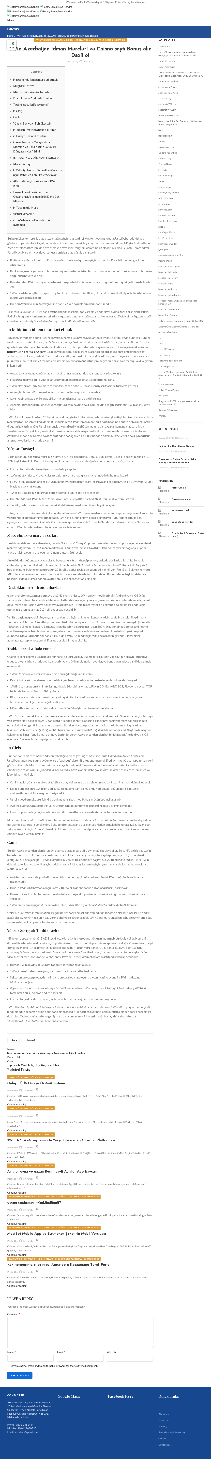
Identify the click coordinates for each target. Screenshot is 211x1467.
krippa (161, 226)
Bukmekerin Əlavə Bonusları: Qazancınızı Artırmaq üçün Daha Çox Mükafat (36, 196)
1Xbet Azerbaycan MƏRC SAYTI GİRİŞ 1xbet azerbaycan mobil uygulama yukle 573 (180, 74)
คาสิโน (162, 415)
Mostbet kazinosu (167, 289)
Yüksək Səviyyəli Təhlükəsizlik (32, 123)
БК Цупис (163, 395)
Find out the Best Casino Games (176, 446)
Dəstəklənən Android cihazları (32, 98)
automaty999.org (167, 109)
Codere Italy (164, 158)
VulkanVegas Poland (168, 389)
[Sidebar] (4, 1463)
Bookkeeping (165, 135)
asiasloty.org (164, 98)
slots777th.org (166, 349)
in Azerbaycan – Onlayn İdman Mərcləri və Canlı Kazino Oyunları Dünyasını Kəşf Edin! (34, 146)
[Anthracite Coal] (163, 512)
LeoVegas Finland (167, 232)
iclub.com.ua (164, 187)
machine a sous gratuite (170, 255)
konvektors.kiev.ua (168, 215)
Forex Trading (165, 175)
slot (160, 338)
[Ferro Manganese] (163, 501)
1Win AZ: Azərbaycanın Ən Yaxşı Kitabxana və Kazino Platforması (61, 1140)
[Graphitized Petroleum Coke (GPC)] (163, 535)
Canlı (16, 117)
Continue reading (17, 1104)
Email (61, 1351)
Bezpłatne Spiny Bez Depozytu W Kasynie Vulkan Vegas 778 (180, 123)
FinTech (162, 169)
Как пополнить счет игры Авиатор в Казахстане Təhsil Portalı (59, 1264)
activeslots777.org (168, 92)
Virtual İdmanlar (23, 214)
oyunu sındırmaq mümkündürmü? (34, 1202)
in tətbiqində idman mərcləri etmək (35, 79)
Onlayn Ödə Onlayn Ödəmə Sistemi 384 (31, 1077)
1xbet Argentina (166, 61)
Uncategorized (166, 384)
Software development (170, 360)
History (162, 1426)
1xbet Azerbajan (166, 66)
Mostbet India (165, 283)
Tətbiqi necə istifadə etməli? (31, 104)
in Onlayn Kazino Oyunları (29, 136)
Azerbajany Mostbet (168, 115)
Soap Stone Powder (182, 522)
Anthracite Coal (180, 510)
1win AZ (31, 1040)
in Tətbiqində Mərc (25, 207)
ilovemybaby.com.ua (168, 192)
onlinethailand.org (167, 332)
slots (161, 343)
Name (11, 1351)
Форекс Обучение (168, 410)
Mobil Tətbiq (21, 164)
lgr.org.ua (163, 249)
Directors (163, 1419)
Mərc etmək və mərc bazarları (32, 92)
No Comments (181, 438)
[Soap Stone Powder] (163, 523)
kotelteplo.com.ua (167, 221)
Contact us (164, 1444)
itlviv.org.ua (164, 203)
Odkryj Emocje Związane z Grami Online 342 (180, 320)
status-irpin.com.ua (168, 366)
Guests (162, 1438)
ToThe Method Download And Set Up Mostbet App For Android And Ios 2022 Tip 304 (180, 375)
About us (163, 1413)
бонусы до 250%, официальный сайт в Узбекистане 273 (178, 403)
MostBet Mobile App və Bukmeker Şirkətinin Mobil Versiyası (56, 1233)
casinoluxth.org (166, 147)
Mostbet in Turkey (168, 277)
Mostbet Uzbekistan (169, 309)
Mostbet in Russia (167, 272)
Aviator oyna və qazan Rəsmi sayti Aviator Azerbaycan (52, 1171)
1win (14, 1040)
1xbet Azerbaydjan (168, 81)
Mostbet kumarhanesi (169, 294)
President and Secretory (171, 1432)
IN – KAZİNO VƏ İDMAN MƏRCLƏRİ (37, 157)
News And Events (167, 315)
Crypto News (165, 164)
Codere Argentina (167, 152)
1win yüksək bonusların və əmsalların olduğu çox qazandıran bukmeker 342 (57, 36)
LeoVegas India (166, 238)
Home (10, 36)
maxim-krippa (165, 260)
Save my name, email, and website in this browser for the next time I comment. (54, 1365)
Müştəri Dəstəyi (23, 86)
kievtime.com (165, 209)
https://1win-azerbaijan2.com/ (26, 351)
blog (160, 130)
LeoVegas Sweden (167, 243)
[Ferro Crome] (163, 489)
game (161, 181)
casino (161, 141)
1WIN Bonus (165, 46)
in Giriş (17, 111)
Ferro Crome (179, 487)
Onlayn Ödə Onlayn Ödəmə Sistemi (36, 1083)
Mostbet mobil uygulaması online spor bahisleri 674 (177, 302)
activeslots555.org (168, 87)
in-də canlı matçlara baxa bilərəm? (34, 129)
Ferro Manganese (181, 499)
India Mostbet (165, 198)
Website (112, 1351)
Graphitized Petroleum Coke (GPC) (188, 535)
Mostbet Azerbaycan (169, 266)
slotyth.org (164, 354)
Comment (13, 1314)
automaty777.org (167, 104)
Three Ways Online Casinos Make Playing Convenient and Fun (177, 461)
